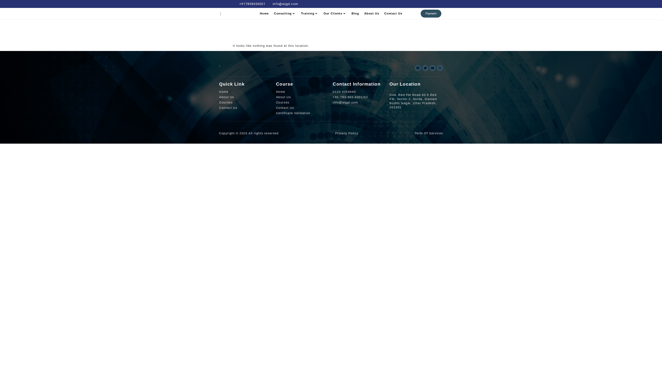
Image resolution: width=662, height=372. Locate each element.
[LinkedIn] (409, 4)
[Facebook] (394, 4)
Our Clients (333, 13)
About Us (371, 13)
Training (307, 13)
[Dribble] (416, 4)
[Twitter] (401, 4)
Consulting (283, 13)
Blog (355, 13)
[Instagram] (424, 4)
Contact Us (393, 13)
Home (264, 13)
